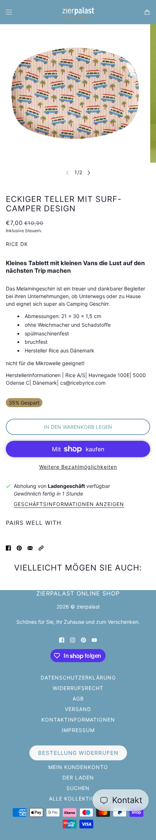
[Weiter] (88, 172)
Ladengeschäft (66, 486)
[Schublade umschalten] (9, 12)
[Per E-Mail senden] (30, 547)
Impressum (78, 730)
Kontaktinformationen (78, 719)
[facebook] (61, 639)
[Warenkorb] (147, 12)
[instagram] (72, 639)
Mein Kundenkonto (78, 767)
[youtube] (94, 639)
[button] (41, 547)
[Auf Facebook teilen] (8, 547)
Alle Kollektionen (78, 798)
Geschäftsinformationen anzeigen (69, 504)
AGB (78, 698)
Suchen (78, 788)
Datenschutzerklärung (78, 677)
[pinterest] (83, 639)
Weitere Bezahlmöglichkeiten (78, 467)
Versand (78, 709)
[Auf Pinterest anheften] (19, 547)
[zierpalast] (78, 12)
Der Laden (78, 777)
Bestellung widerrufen (78, 752)
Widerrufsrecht (78, 688)
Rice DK (17, 244)
